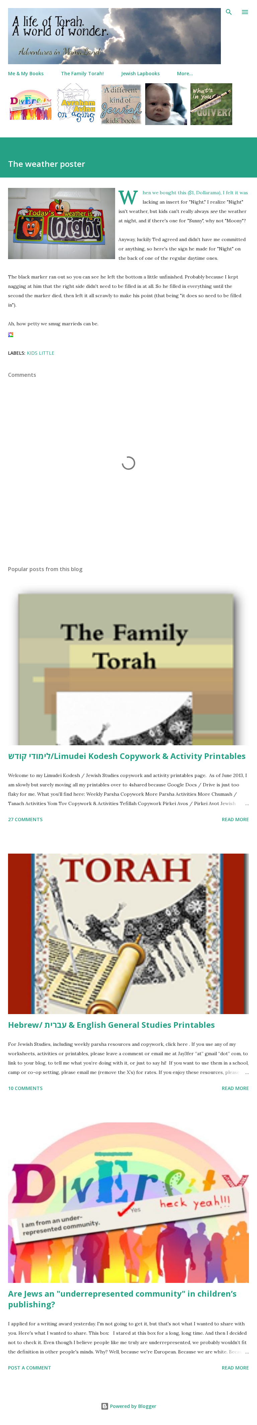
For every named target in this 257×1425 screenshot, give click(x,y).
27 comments (25, 819)
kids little (40, 353)
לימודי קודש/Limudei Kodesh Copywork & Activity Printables (127, 755)
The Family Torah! (82, 73)
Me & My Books (26, 73)
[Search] (229, 12)
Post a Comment (29, 1367)
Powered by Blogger (132, 1406)
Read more (235, 819)
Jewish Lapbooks (140, 73)
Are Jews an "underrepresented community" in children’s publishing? (122, 1299)
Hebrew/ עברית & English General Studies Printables (111, 1024)
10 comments (25, 1088)
